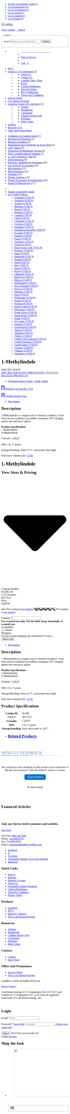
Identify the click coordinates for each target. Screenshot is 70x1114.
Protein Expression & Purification (25, 180)
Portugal (23, 303)
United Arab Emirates (30, 339)
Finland (23, 235)
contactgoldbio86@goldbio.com (25, 844)
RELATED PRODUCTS (14, 375)
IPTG (11, 68)
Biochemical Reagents (19, 139)
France (22, 238)
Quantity (5, 618)
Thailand (23, 333)
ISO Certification (29, 92)
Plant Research (16, 171)
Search (7, 41)
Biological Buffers (17, 142)
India (21, 253)
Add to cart (8, 639)
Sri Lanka (24, 321)
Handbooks (27, 109)
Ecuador (23, 233)
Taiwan (23, 330)
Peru (21, 294)
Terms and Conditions (32, 95)
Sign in (6, 1033)
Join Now (6, 830)
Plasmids (13, 174)
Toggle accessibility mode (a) (23, 4)
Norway (23, 288)
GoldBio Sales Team (31, 80)
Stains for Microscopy (19, 183)
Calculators (26, 112)
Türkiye (23, 336)
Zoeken (46, 41)
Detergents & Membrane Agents (25, 150)
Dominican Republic (29, 230)
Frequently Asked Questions (22, 886)
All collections (25, 71)
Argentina (24, 197)
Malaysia (23, 277)
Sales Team (14, 959)
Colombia (24, 221)
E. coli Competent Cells (20, 156)
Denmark (24, 227)
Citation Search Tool (31, 115)
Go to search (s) (16, 12)
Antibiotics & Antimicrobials (23, 136)
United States (26, 344)
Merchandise (15, 168)
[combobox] (26, 41)
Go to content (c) (16, 15)
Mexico (23, 280)
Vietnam (23, 350)
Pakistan (23, 291)
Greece (22, 244)
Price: (4, 600)
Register (12, 877)
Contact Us (26, 77)
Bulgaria (23, 212)
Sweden (23, 324)
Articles (25, 107)
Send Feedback (35, 777)
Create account (9, 1036)
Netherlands (25, 283)
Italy (21, 265)
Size (17, 609)
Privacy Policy (15, 895)
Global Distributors (31, 86)
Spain (22, 318)
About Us (13, 71)
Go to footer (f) (15, 18)
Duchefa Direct (29, 89)
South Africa (25, 312)
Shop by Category (17, 913)
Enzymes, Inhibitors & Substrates (25, 162)
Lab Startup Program (18, 101)
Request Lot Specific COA (19, 388)
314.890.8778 (16, 838)
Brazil (22, 209)
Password (12, 1024)
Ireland (22, 259)
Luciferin (12, 908)
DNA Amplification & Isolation (24, 153)
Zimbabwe (24, 353)
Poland (22, 300)
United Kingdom (27, 342)
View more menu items (20, 130)
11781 (30, 455)
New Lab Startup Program (21, 916)
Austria (22, 203)
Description (14, 401)
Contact (12, 956)
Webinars (25, 118)
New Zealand (26, 286)
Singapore (24, 309)
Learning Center (16, 104)
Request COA (15, 127)
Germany (24, 241)
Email (5, 1018)
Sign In (11, 874)
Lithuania (24, 274)
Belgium (23, 206)
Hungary (23, 250)
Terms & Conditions (18, 892)
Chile (21, 218)
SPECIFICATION (11, 372)
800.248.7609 (19, 835)
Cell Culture (14, 147)
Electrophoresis (16, 159)
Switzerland (25, 327)
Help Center (27, 121)
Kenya (22, 271)
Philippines (24, 297)
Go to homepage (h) (18, 7)
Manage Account (16, 880)
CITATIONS (51, 372)
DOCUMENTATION (33, 372)
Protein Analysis (16, 177)
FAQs (24, 83)
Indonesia (24, 256)
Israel (21, 262)
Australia (23, 200)
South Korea (25, 315)
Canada (23, 215)
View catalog (8, 29)
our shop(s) (28, 609)
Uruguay (23, 347)
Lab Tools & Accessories (21, 165)
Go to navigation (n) (18, 10)
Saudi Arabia (25, 306)
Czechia (23, 224)
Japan (22, 268)
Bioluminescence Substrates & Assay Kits (29, 145)
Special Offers (15, 98)
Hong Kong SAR (28, 247)
